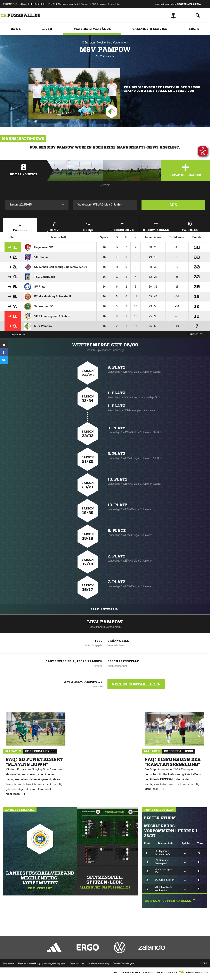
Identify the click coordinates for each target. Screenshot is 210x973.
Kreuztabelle (156, 229)
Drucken (193, 334)
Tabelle (20, 229)
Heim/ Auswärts (88, 230)
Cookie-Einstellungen (123, 963)
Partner (84, 4)
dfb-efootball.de (37, 4)
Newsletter (115, 4)
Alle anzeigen (103, 609)
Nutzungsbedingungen (55, 963)
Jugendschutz (77, 963)
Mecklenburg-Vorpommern (112, 42)
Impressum (8, 963)
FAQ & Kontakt (99, 4)
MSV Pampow (105, 622)
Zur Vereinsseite (105, 56)
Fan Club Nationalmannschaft (63, 4)
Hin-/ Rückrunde (54, 230)
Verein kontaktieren (136, 684)
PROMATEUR (10, 4)
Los (173, 205)
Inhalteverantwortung (98, 963)
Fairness (190, 229)
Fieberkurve (122, 229)
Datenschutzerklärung (29, 963)
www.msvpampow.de (83, 681)
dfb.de (24, 4)
